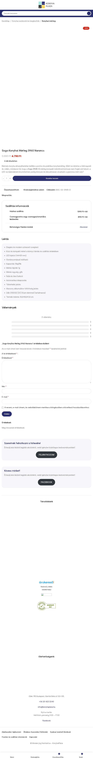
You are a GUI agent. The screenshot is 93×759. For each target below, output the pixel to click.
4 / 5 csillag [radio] (26, 354)
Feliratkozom (46, 455)
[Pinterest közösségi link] (18, 195)
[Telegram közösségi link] (24, 195)
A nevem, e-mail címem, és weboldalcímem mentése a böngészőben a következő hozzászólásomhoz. (46, 407)
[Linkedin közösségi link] (21, 195)
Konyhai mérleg (49, 21)
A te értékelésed (9, 354)
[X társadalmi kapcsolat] (16, 195)
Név (4, 386)
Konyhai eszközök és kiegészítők (25, 21)
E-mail (5, 397)
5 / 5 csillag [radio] (28, 354)
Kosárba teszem (52, 178)
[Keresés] (89, 13)
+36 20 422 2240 (46, 702)
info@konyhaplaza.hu (46, 707)
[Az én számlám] (90, 4)
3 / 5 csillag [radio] (24, 354)
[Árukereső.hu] (46, 583)
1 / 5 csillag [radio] (21, 354)
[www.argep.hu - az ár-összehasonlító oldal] (46, 596)
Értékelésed (7, 358)
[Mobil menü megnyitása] (3, 4)
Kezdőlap (6, 21)
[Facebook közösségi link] (13, 195)
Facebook (46, 482)
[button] (4, 69)
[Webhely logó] (46, 5)
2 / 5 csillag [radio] (22, 354)
